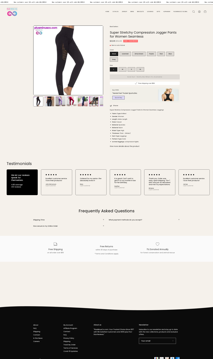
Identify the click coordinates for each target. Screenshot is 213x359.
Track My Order (69, 345)
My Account (68, 325)
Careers (36, 341)
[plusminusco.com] (12, 11)
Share (115, 106)
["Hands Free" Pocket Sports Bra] (168, 95)
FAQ (34, 328)
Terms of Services (70, 348)
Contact (36, 335)
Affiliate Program (70, 328)
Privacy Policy (68, 338)
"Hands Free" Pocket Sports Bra (124, 93)
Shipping (36, 331)
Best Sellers (114, 26)
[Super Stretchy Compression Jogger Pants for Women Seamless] (38, 101)
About (35, 325)
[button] (124, 11)
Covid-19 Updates (70, 351)
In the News (37, 338)
